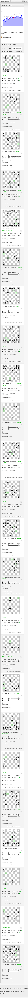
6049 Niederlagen (7, 51)
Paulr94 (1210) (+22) (13, 777)
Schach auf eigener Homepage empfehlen (16, 988)
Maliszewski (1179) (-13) (14, 504)
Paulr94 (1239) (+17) (13, 196)
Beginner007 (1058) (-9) (14, 465)
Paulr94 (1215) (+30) (13, 545)
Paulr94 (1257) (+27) (13, 351)
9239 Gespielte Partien (9, 45)
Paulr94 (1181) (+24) (13, 80)
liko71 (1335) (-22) (13, 775)
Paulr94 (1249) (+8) (13, 390)
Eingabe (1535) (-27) (13, 349)
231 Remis (18, 51)
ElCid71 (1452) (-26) (13, 659)
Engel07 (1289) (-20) (13, 698)
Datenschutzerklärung (12, 991)
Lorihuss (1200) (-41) (13, 310)
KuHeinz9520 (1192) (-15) (14, 930)
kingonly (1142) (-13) (13, 581)
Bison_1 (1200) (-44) (13, 272)
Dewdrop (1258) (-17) (13, 194)
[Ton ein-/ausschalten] (26, 1)
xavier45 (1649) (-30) (13, 543)
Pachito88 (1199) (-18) (14, 891)
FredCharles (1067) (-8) (14, 388)
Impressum (22, 991)
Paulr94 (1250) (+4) (13, 235)
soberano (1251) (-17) (13, 427)
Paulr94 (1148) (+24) (13, 893)
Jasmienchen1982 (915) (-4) (15, 233)
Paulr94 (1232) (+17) (13, 428)
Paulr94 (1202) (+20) (13, 699)
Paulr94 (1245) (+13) (13, 506)
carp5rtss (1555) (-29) (13, 853)
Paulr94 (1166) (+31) (13, 854)
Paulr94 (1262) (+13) (13, 312)
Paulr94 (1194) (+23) (13, 157)
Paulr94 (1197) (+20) (13, 583)
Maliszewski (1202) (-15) (14, 969)
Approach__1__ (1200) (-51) (15, 156)
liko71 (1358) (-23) (13, 814)
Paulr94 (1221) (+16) (13, 622)
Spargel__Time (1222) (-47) (15, 620)
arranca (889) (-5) (13, 736)
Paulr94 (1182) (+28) (13, 816)
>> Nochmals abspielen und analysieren (13, 90)
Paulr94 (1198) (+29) (13, 661)
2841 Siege (17, 48)
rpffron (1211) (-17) (13, 78)
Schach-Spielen (5, 1)
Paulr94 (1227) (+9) (13, 467)
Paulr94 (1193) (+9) (13, 738)
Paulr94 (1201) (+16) (13, 119)
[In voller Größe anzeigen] (11, 63)
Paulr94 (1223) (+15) (13, 932)
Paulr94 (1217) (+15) (13, 971)
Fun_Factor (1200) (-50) (14, 117)
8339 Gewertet (6, 48)
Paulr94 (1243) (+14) (13, 274)
